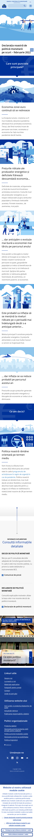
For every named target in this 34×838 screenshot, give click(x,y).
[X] (7, 758)
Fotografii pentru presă (12, 687)
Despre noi (8, 678)
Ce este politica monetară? (12, 657)
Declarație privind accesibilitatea (16, 737)
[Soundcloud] (27, 758)
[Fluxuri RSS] (17, 762)
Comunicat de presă (12, 575)
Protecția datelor (10, 726)
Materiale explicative (11, 684)
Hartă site (8, 744)
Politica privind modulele (16, 734)
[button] (30, 2)
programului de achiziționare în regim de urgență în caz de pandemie (16, 474)
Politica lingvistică (11, 740)
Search (24, 5)
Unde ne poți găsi (10, 694)
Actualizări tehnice (11, 711)
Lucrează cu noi (10, 681)
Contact (7, 691)
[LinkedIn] (12, 758)
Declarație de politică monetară (17, 607)
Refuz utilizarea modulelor (18, 834)
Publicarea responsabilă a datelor (16, 714)
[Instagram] (17, 758)
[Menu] (30, 6)
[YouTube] (22, 758)
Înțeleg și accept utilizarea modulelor (18, 830)
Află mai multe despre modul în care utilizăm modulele (18, 824)
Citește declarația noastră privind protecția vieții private (18, 819)
